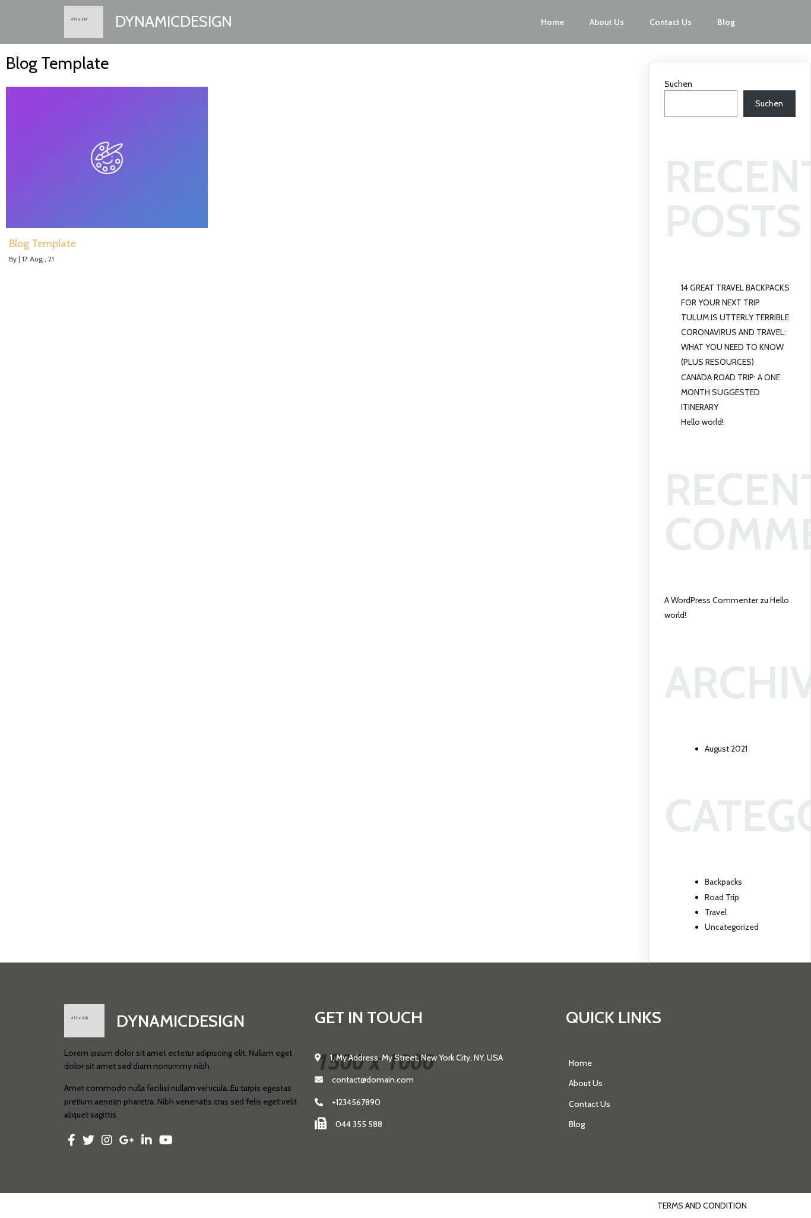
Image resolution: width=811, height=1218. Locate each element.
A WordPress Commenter (711, 600)
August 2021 (726, 748)
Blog (726, 22)
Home (552, 22)
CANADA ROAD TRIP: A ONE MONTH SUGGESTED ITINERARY (730, 392)
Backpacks (723, 881)
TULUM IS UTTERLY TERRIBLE (735, 317)
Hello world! (702, 421)
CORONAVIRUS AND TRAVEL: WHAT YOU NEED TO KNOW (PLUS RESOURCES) (733, 347)
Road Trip (722, 897)
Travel (716, 912)
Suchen (678, 83)
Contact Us (671, 22)
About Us (607, 22)
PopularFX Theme (195, 1205)
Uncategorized (732, 927)
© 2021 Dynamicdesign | (111, 1205)
